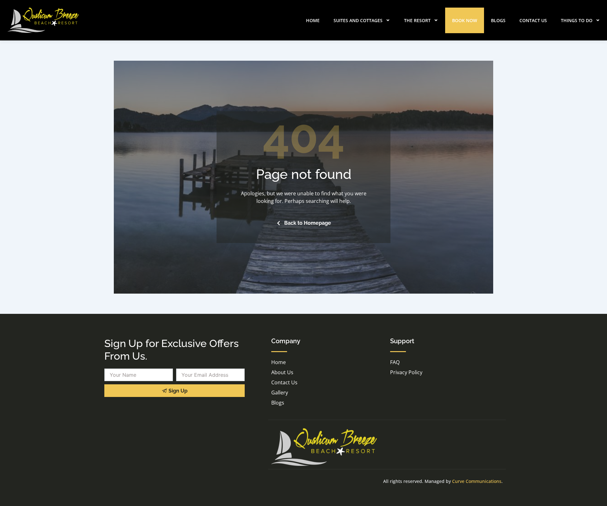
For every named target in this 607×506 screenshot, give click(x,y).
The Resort (417, 20)
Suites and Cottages (358, 20)
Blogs (498, 20)
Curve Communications (476, 481)
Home (313, 20)
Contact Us (533, 20)
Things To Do (576, 20)
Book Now (464, 20)
